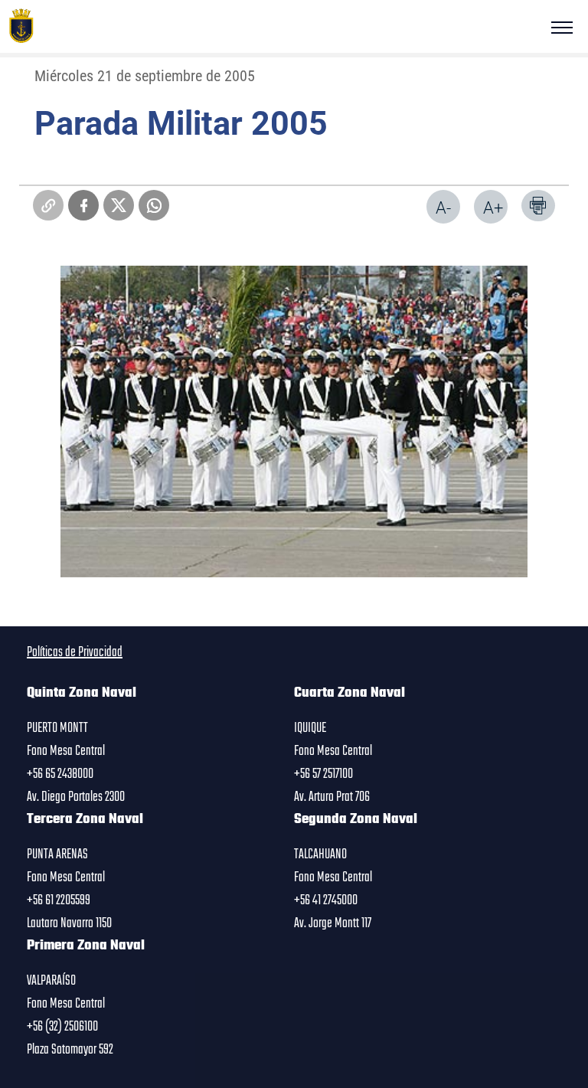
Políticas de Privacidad (74, 652)
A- (443, 207)
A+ (493, 207)
